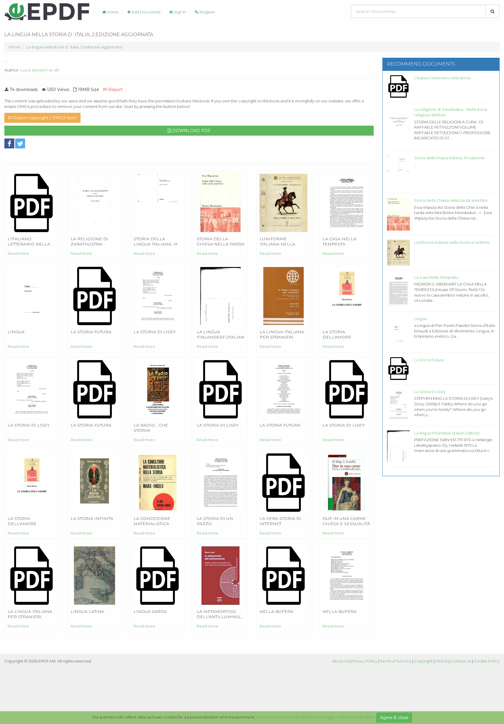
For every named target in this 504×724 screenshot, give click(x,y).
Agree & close (394, 717)
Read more (18, 253)
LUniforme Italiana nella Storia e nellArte (452, 242)
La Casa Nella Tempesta (436, 277)
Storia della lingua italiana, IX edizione (449, 157)
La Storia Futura (429, 359)
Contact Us (460, 661)
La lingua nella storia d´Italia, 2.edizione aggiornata (74, 47)
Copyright (423, 661)
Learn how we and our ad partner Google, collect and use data (315, 717)
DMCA (441, 661)
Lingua (420, 318)
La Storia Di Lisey (430, 391)
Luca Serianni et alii (39, 70)
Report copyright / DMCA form (44, 117)
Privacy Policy (364, 661)
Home (112, 12)
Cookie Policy (487, 661)
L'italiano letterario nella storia (442, 78)
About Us (340, 661)
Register (207, 12)
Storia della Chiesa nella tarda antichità (450, 200)
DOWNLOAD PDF (191, 130)
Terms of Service (395, 661)
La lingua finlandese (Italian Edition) (447, 433)
